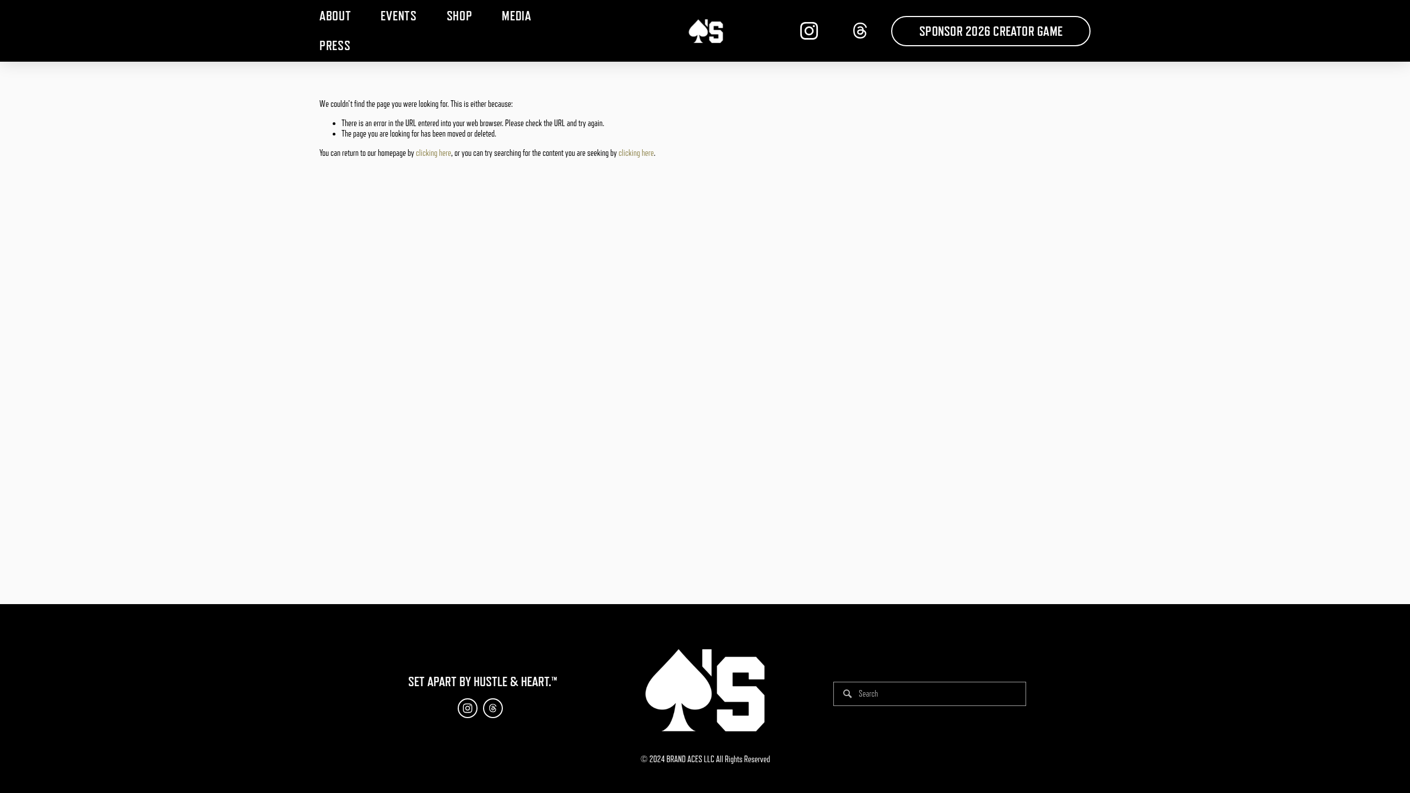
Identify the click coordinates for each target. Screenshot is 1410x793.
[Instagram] (809, 31)
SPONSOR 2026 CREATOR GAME (990, 31)
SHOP (460, 15)
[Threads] (860, 31)
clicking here (433, 153)
